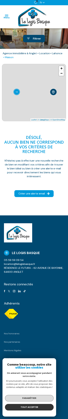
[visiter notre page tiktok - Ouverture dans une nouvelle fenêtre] (24, 291)
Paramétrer (29, 398)
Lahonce (57, 53)
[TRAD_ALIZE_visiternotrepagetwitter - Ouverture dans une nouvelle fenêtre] (9, 291)
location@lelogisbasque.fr (19, 264)
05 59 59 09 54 (14, 260)
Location (44, 53)
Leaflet (34, 119)
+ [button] (61, 68)
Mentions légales (12, 350)
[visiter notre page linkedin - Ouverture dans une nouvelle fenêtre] (19, 291)
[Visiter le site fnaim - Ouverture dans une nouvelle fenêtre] (11, 313)
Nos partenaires (12, 342)
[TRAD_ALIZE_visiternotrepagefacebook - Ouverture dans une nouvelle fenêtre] (4, 291)
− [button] (61, 73)
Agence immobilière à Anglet (20, 53)
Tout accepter (29, 407)
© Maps (43, 119)
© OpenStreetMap (58, 119)
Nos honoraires (11, 333)
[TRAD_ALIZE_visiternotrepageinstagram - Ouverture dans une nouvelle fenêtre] (14, 291)
